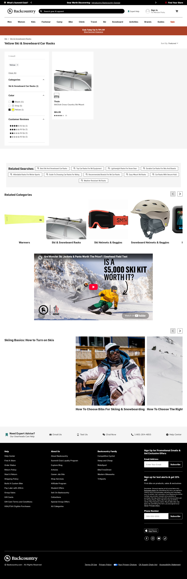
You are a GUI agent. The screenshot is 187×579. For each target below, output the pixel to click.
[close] (17, 65)
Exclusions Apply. (150, 490)
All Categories (57, 506)
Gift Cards (8, 497)
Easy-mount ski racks (137, 174)
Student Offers (57, 488)
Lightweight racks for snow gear (124, 168)
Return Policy (10, 469)
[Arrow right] (180, 193)
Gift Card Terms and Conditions (18, 501)
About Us (55, 451)
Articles (54, 469)
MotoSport (102, 465)
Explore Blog (56, 465)
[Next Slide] (156, 2)
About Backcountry (59, 456)
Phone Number (151, 511)
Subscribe (175, 464)
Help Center (9, 456)
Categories (14, 79)
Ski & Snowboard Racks (20, 38)
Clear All (12, 72)
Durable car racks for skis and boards (161, 168)
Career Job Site (58, 474)
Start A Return (10, 474)
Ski (5, 38)
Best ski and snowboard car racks (53, 168)
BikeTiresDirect (104, 469)
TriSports (102, 478)
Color (11, 95)
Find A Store (10, 460)
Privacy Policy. (155, 505)
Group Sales (9, 492)
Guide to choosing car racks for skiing (64, 174)
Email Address (151, 459)
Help (6, 451)
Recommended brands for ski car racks (104, 174)
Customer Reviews (19, 119)
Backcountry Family (107, 451)
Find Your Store (175, 2)
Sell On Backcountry (60, 492)
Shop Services (57, 478)
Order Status (10, 465)
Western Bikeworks (106, 474)
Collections (56, 497)
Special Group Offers (60, 501)
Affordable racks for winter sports (26, 174)
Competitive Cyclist (106, 456)
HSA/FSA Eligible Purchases (17, 506)
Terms (146, 505)
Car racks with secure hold (166, 174)
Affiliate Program (58, 483)
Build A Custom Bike (13, 483)
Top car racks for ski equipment (89, 168)
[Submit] (41, 11)
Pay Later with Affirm (13, 488)
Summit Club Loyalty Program (64, 460)
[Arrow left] (172, 193)
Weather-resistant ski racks (95, 180)
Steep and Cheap (105, 460)
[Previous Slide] (31, 2)
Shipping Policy (11, 478)
